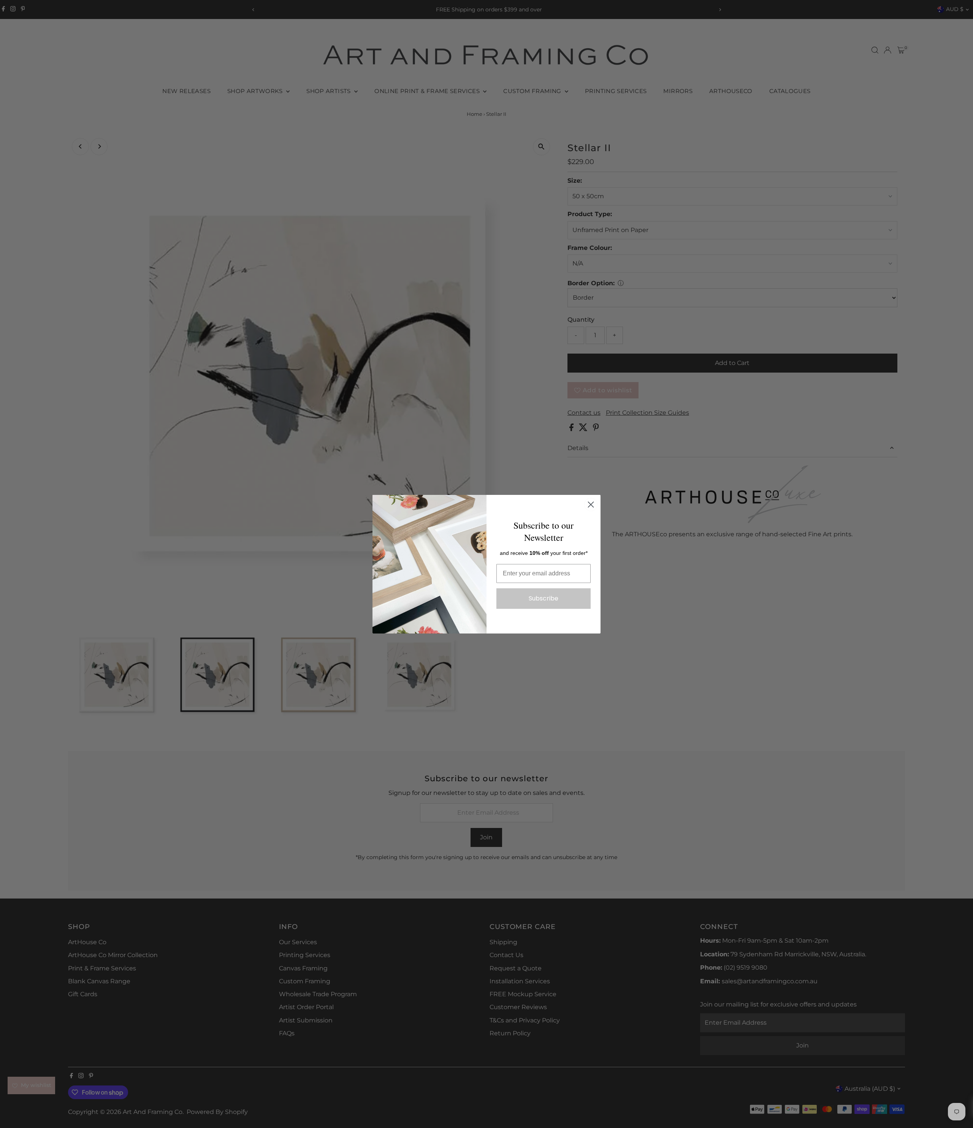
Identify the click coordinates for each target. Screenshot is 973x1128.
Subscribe (543, 598)
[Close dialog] (590, 504)
